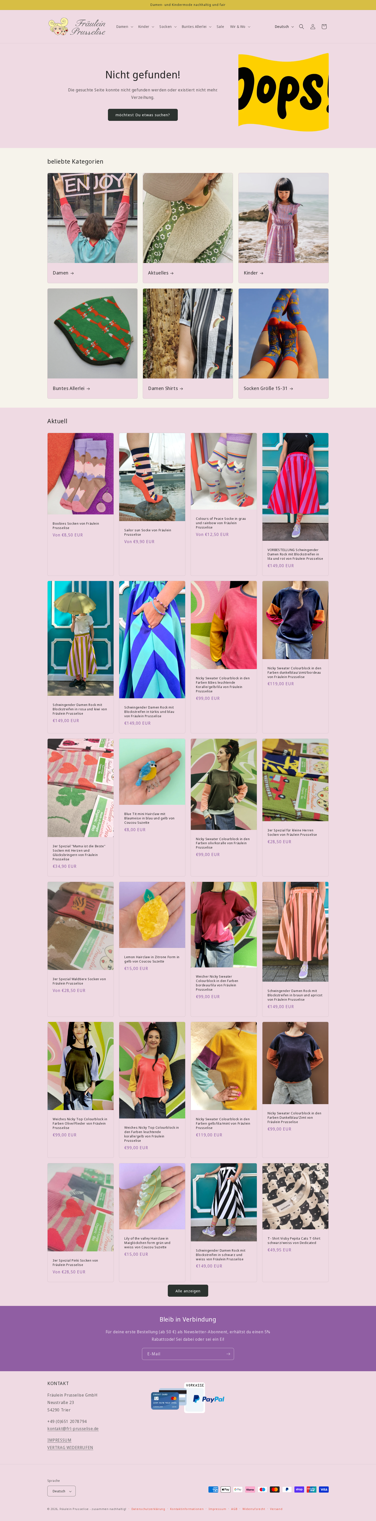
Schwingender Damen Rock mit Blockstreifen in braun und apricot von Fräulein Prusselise (295, 995)
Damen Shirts (163, 388)
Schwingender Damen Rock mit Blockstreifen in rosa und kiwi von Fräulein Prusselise (80, 709)
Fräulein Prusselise (74, 1509)
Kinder (251, 273)
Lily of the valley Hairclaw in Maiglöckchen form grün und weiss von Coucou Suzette (147, 1242)
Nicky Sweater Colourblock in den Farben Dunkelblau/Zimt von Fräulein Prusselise (294, 1117)
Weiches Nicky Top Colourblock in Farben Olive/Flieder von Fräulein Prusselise (80, 1123)
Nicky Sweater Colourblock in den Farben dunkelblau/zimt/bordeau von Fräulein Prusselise (294, 672)
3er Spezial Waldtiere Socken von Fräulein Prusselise (79, 981)
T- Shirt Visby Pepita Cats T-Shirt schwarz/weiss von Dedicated (294, 1240)
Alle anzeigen (188, 1290)
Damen (61, 273)
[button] (124, 26)
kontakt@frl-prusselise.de (73, 1429)
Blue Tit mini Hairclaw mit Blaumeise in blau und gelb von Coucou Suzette (149, 818)
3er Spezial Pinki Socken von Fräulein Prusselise (75, 1262)
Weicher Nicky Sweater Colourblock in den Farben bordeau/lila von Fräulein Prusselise (217, 983)
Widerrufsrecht (253, 1509)
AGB (234, 1509)
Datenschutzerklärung (148, 1509)
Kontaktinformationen (187, 1509)
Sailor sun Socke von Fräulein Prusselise (147, 532)
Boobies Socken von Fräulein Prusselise (76, 525)
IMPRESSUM (59, 1440)
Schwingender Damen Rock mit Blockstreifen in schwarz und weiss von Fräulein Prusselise (220, 1254)
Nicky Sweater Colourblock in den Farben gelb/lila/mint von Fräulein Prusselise (223, 1123)
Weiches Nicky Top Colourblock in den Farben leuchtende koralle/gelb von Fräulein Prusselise (151, 1134)
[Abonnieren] (228, 1354)
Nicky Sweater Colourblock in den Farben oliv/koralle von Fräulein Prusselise (223, 843)
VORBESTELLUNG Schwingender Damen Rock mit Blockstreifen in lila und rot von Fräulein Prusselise (295, 554)
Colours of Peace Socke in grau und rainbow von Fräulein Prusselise (221, 522)
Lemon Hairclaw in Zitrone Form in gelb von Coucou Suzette (152, 959)
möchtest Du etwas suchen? (143, 114)
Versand (276, 1509)
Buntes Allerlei (69, 388)
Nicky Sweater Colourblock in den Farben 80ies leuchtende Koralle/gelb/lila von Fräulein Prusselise (223, 684)
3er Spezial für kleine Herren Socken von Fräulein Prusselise (292, 832)
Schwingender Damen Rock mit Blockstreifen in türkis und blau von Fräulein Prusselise (149, 711)
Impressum (217, 1509)
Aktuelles (158, 273)
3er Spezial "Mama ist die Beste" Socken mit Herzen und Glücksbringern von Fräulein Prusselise (79, 852)
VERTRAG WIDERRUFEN (70, 1448)
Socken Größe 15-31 (266, 388)
